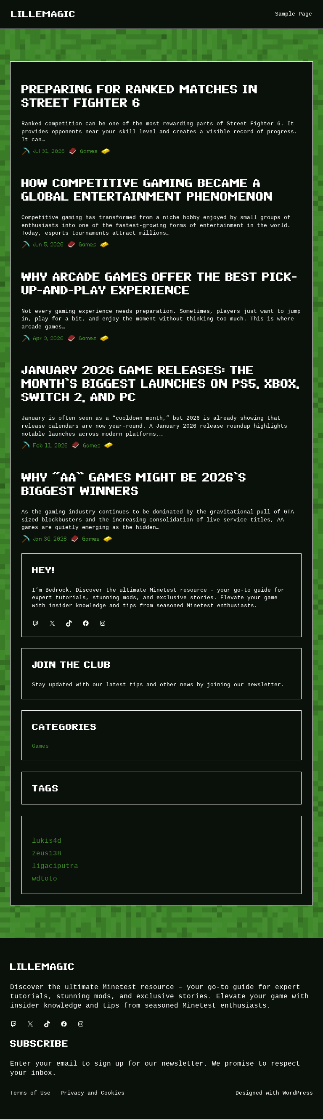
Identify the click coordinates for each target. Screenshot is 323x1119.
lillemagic (43, 14)
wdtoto (44, 878)
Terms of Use (30, 1093)
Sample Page (293, 14)
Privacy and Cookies (92, 1093)
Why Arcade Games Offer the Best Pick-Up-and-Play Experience (159, 283)
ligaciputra (55, 866)
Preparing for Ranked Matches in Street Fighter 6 (139, 96)
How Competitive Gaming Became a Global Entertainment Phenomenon (147, 190)
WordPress (298, 1093)
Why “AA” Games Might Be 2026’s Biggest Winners (133, 484)
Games (89, 151)
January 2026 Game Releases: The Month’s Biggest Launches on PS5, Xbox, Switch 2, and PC (160, 384)
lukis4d (46, 840)
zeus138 (46, 853)
